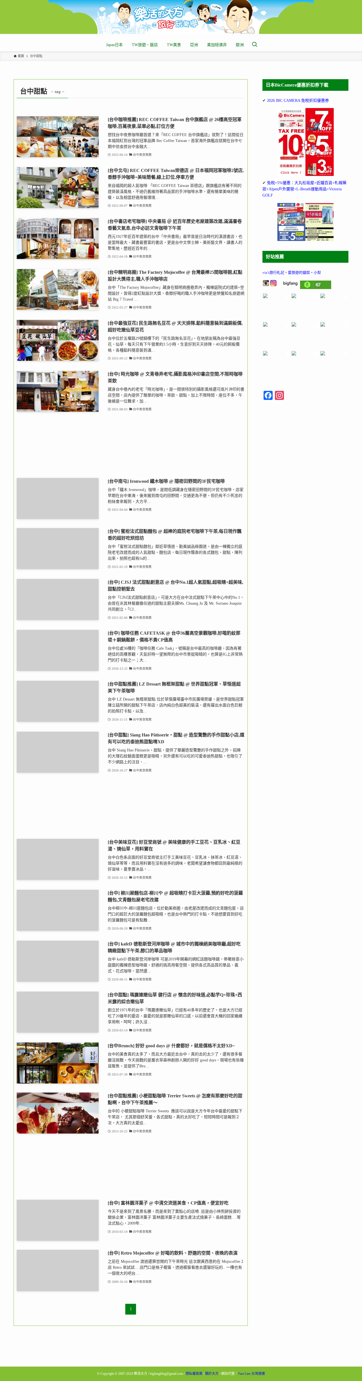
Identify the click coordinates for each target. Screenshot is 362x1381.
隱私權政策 (194, 1374)
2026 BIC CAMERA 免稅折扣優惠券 (298, 100)
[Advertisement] (131, 445)
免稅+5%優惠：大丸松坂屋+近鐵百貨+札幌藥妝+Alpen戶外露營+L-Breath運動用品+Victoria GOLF (304, 189)
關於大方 (212, 1374)
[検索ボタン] (254, 44)
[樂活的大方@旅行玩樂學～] (181, 17)
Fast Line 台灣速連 (251, 1374)
